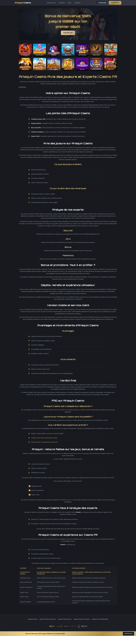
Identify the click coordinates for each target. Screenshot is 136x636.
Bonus (69, 2)
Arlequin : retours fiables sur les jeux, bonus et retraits (47, 433)
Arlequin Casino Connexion (47, 619)
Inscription (77, 2)
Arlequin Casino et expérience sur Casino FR (44, 442)
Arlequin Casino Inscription (82, 619)
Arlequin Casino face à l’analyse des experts (44, 438)
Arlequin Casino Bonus (65, 619)
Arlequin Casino (51, 2)
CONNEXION (102, 2)
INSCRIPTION (115, 2)
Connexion (62, 2)
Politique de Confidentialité (100, 619)
